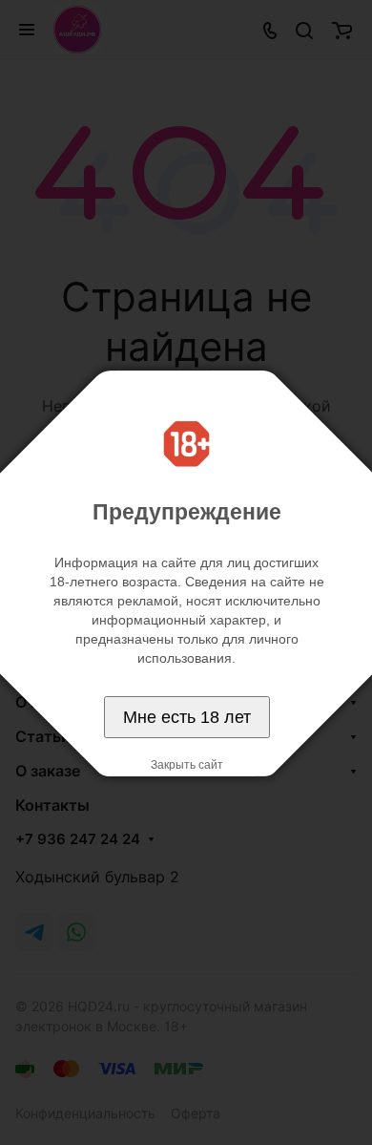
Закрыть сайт (187, 765)
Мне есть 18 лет (187, 717)
